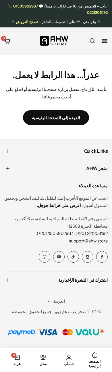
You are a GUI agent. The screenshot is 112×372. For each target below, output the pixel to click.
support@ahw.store (88, 241)
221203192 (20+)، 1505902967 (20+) (72, 233)
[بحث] (92, 41)
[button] (99, 21)
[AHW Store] (54, 40)
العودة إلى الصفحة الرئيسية (56, 117)
